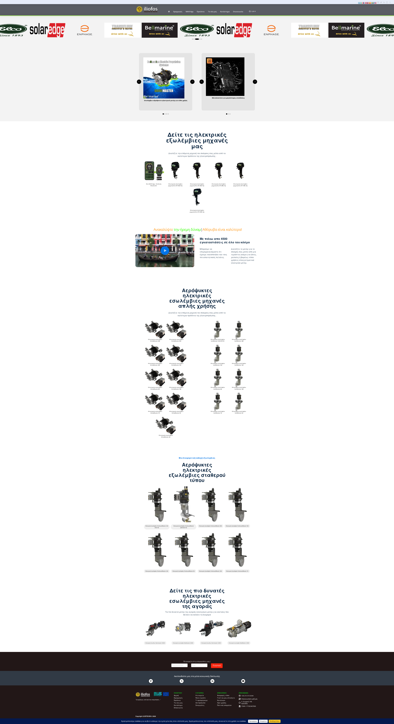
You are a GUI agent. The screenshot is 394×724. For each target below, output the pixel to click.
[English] (375, 2)
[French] (364, 2)
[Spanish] (370, 2)
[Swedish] (372, 2)
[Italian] (362, 2)
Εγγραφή (217, 665)
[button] (165, 250)
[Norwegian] (367, 2)
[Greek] (359, 2)
